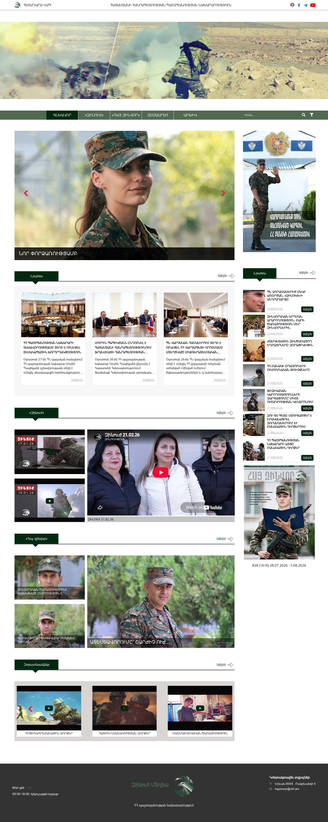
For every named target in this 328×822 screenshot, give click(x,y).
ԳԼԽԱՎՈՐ (62, 115)
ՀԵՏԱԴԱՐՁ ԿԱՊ (37, 5)
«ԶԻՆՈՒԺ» (94, 115)
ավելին (223, 275)
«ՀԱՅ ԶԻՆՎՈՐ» (126, 115)
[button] (223, 193)
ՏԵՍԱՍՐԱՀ (157, 115)
